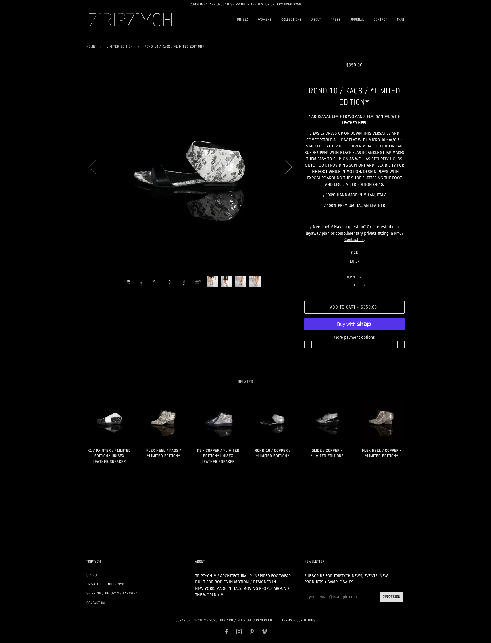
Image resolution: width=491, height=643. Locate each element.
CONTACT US (95, 602)
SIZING (91, 575)
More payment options (354, 337)
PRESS (336, 19)
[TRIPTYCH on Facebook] (226, 632)
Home (90, 46)
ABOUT (316, 19)
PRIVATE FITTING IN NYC (105, 584)
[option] (191, 166)
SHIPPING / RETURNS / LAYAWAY (111, 593)
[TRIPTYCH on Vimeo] (265, 632)
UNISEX (242, 19)
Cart (401, 19)
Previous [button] (96, 166)
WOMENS (265, 19)
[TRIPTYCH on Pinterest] (252, 632)
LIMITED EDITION (120, 46)
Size (354, 252)
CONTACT (380, 19)
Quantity (354, 277)
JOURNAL (357, 19)
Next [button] (285, 166)
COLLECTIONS (291, 19)
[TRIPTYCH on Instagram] (239, 632)
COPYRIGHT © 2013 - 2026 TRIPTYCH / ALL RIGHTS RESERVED (224, 620)
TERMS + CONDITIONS (298, 620)
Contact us (354, 239)
